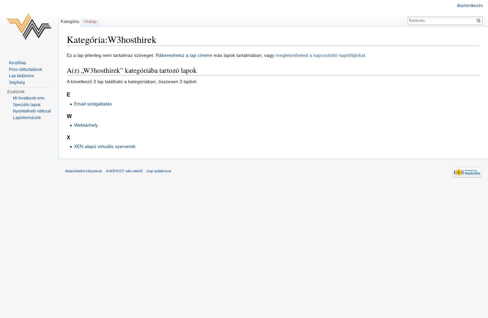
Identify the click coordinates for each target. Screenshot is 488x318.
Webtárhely (86, 125)
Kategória (70, 21)
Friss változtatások (25, 69)
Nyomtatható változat (32, 111)
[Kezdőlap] (29, 26)
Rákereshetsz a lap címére (184, 55)
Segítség (17, 82)
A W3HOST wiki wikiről (124, 171)
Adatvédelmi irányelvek (83, 171)
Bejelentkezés (470, 5)
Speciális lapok (27, 104)
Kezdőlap (17, 63)
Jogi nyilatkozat (158, 171)
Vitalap (90, 21)
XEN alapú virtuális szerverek (104, 146)
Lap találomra (21, 76)
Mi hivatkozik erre (28, 98)
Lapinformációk (27, 117)
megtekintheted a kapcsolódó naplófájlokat (320, 55)
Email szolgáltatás (93, 103)
